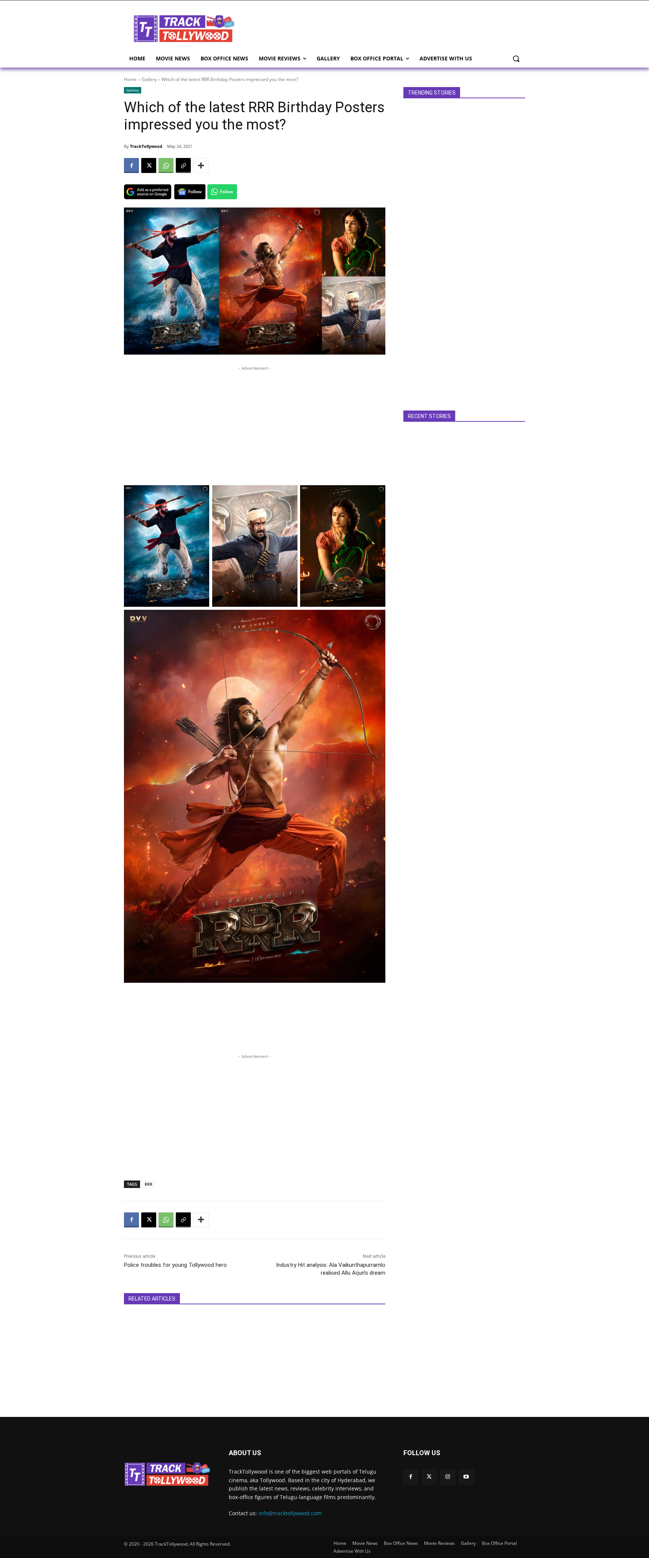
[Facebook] (131, 165)
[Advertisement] (384, 28)
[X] (148, 165)
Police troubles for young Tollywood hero (175, 1265)
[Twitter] (429, 1476)
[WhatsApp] (166, 165)
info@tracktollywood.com (289, 1513)
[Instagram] (447, 1476)
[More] (201, 165)
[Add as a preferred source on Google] (147, 191)
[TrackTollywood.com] (184, 28)
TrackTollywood (146, 146)
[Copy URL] (183, 165)
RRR (148, 1184)
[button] (516, 59)
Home (130, 79)
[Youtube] (466, 1476)
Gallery (149, 79)
